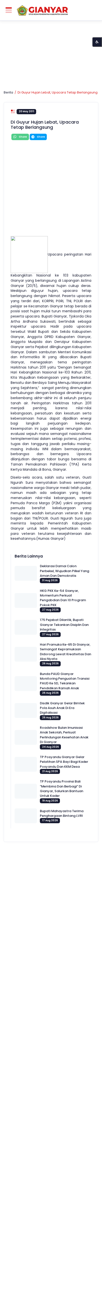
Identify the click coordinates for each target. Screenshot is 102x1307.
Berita (8, 92)
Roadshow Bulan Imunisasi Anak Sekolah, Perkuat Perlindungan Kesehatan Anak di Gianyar (64, 734)
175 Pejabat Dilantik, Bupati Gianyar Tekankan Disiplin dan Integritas (64, 624)
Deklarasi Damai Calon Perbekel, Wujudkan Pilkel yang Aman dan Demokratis (64, 571)
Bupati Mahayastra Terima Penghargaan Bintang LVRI (61, 813)
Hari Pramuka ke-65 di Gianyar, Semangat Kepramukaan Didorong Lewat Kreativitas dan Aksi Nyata (65, 651)
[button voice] (97, 42)
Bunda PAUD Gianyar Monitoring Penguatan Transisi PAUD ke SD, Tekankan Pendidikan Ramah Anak (64, 681)
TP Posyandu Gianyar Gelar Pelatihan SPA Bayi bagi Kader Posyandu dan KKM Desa (64, 762)
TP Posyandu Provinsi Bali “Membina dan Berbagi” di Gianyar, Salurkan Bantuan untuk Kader (61, 788)
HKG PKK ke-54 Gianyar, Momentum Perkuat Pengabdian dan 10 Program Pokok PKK (63, 597)
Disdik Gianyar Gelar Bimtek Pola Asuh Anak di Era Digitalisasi (62, 708)
